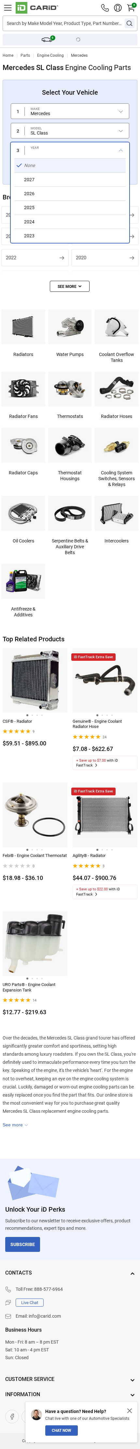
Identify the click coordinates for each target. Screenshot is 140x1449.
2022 (11, 258)
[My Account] (117, 8)
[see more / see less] (70, 286)
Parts (25, 55)
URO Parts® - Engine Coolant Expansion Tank (29, 987)
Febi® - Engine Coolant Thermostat (35, 855)
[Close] (129, 1410)
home (8, 55)
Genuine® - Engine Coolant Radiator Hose (97, 724)
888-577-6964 (48, 1289)
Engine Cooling (50, 55)
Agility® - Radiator (89, 855)
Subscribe (22, 1244)
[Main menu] (8, 8)
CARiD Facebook (12, 1416)
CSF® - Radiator (17, 721)
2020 (81, 258)
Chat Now (61, 1430)
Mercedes (79, 55)
